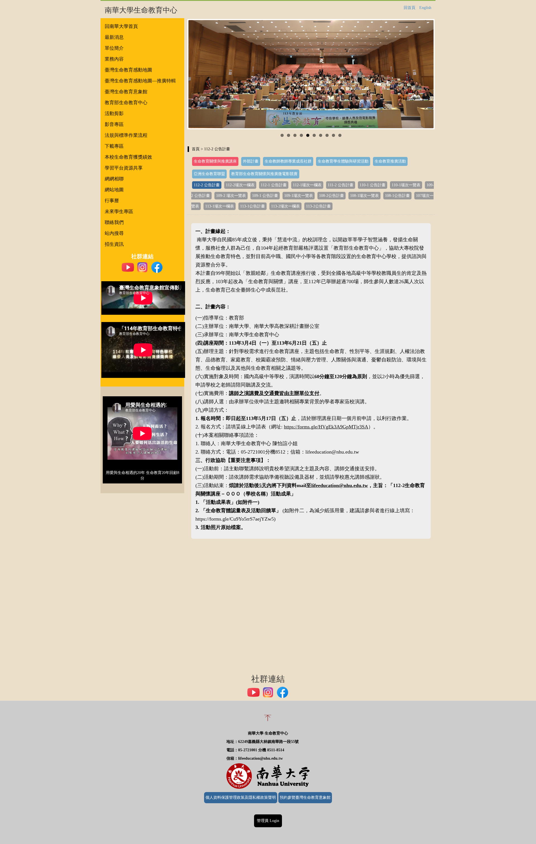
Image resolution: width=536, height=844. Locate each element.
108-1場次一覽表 (364, 196)
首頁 (196, 149)
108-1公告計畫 (397, 196)
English (425, 8)
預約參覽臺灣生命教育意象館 (305, 797)
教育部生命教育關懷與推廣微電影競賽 (264, 174)
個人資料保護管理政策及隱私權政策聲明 (240, 797)
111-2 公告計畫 (340, 185)
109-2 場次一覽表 (231, 196)
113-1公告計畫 (252, 206)
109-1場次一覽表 (298, 196)
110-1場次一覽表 (406, 185)
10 (339, 135)
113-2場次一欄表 (285, 206)
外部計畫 (251, 161)
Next (442, 74)
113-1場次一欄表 (219, 206)
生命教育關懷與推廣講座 (215, 161)
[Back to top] (268, 724)
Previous (180, 74)
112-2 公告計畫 (207, 185)
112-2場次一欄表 (240, 185)
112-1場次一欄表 (307, 185)
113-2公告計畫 (318, 206)
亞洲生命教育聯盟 (209, 174)
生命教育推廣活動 (390, 161)
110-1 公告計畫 (373, 185)
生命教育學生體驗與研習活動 (343, 161)
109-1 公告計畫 (265, 196)
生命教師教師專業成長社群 (288, 161)
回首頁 (409, 8)
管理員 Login (268, 821)
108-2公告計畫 (331, 196)
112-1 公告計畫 (274, 185)
